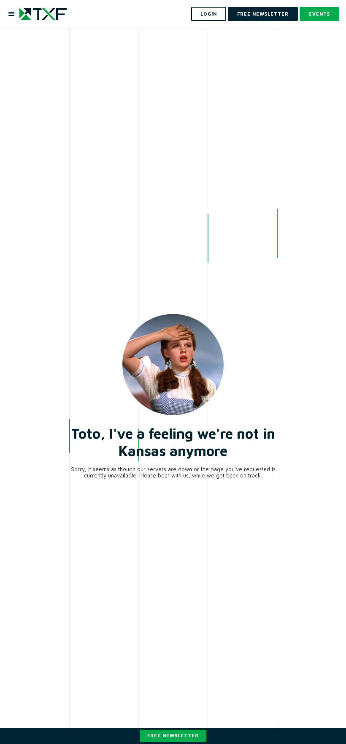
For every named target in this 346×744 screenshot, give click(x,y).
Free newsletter (173, 735)
